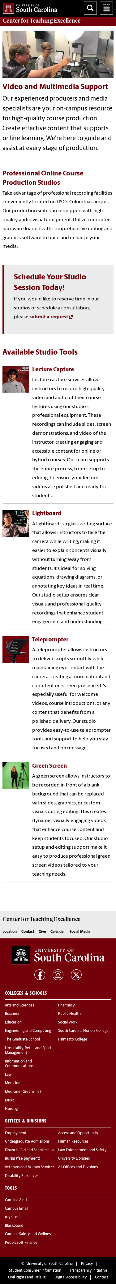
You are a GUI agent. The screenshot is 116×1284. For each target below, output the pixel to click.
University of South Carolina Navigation (106, 8)
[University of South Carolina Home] (28, 7)
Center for (41, 20)
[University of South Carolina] (58, 955)
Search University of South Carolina (90, 8)
